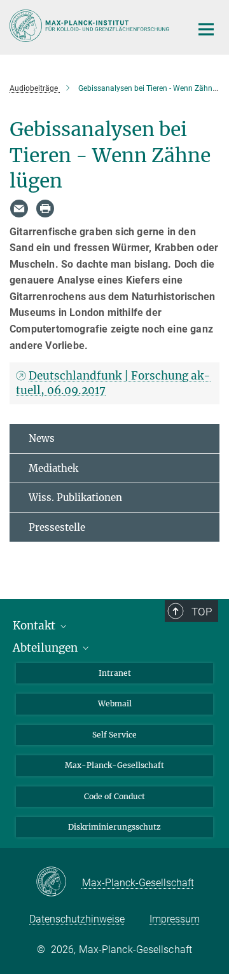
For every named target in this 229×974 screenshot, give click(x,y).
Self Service (114, 734)
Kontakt (35, 625)
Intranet (115, 673)
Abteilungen (46, 647)
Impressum (174, 919)
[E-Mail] (19, 208)
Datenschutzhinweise (77, 919)
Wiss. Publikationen (75, 497)
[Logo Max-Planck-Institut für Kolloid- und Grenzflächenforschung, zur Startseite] (91, 26)
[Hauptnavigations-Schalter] (206, 29)
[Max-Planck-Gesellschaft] (59, 882)
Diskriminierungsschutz (114, 827)
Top (201, 611)
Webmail (115, 703)
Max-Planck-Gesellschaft (114, 765)
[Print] (45, 208)
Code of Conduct (114, 796)
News (42, 438)
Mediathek (53, 468)
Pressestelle (57, 527)
